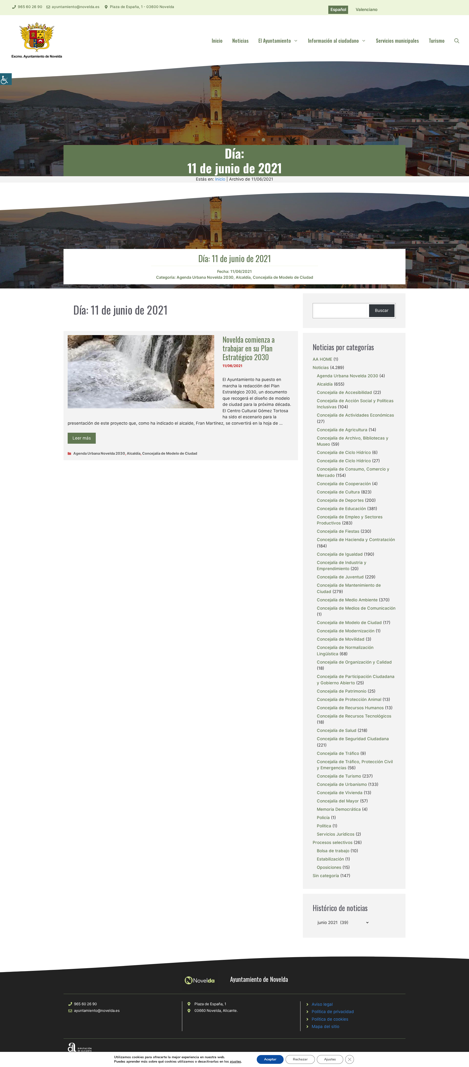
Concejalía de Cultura (338, 492)
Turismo (437, 40)
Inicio (217, 40)
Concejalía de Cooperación (344, 483)
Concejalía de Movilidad (340, 639)
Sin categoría (326, 875)
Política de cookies (330, 1019)
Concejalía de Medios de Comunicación (356, 608)
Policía (323, 817)
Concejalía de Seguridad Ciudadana (353, 738)
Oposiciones (329, 867)
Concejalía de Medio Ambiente (347, 599)
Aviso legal (322, 1004)
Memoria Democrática (339, 809)
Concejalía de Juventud (340, 577)
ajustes (235, 1061)
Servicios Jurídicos (335, 834)
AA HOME (322, 359)
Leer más (82, 438)
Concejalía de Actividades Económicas (355, 415)
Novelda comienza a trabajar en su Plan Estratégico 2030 (249, 348)
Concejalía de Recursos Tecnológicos (354, 716)
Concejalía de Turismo (339, 776)
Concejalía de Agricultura (342, 429)
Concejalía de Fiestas (338, 531)
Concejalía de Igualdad (340, 554)
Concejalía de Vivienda (339, 792)
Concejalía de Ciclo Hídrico (344, 452)
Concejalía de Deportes (340, 500)
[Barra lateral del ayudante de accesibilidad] (6, 79)
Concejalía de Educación (341, 508)
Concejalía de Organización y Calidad (354, 662)
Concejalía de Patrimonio (341, 691)
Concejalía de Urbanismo (342, 784)
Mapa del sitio (325, 1026)
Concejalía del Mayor (338, 801)
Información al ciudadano (333, 40)
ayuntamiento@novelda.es (75, 6)
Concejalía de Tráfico (338, 753)
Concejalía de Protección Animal (349, 699)
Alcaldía (243, 277)
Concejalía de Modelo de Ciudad (283, 277)
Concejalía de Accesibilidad (344, 392)
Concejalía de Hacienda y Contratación (356, 539)
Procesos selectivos (332, 842)
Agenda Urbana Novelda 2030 (205, 277)
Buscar (381, 310)
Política (324, 825)
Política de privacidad (333, 1011)
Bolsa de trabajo (333, 850)
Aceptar (270, 1059)
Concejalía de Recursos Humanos (350, 707)
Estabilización (330, 859)
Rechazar (300, 1059)
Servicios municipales (397, 40)
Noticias (240, 40)
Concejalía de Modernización (345, 630)
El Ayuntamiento (274, 40)
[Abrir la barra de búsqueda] (456, 40)
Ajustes (330, 1059)
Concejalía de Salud (336, 730)
